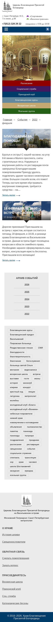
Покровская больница (20, 343)
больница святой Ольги (21, 365)
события (31, 449)
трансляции (30, 457)
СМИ (40, 348)
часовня (33, 462)
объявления (16, 427)
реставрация (33, 444)
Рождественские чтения (21, 348)
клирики (14, 387)
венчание (14, 370)
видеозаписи (30, 370)
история (14, 383)
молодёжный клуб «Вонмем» (24, 409)
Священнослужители (13, 541)
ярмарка (29, 471)
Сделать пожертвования (15, 558)
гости (26, 378)
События (22, 119)
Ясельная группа (26, 111)
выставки (14, 378)
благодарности (17, 352)
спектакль (14, 457)
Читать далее (8, 195)
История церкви (11, 534)
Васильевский (16, 339)
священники (16, 449)
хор (11, 462)
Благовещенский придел (22, 334)
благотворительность (20, 356)
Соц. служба (9, 596)
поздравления (17, 440)
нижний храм (16, 418)
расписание (15, 444)
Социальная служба (26, 89)
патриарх (29, 435)
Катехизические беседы (15, 603)
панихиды (15, 435)
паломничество (34, 427)
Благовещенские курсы (26, 100)
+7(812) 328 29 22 (11, 24)
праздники (34, 440)
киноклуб (27, 383)
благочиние (15, 361)
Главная (7, 119)
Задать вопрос (10, 565)
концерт (27, 387)
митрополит (30, 396)
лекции (31, 392)
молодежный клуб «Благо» (23, 405)
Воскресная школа (26, 105)
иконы (37, 378)
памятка (14, 431)
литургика (14, 396)
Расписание (26, 83)
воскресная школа (19, 374)
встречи (36, 374)
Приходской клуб (26, 94)
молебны (14, 400)
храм (21, 462)
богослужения (33, 361)
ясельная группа (18, 475)
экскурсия (14, 471)
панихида (28, 431)
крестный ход (16, 392)
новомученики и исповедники (24, 422)
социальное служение (20, 453)
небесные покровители (21, 413)
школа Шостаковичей (20, 466)
